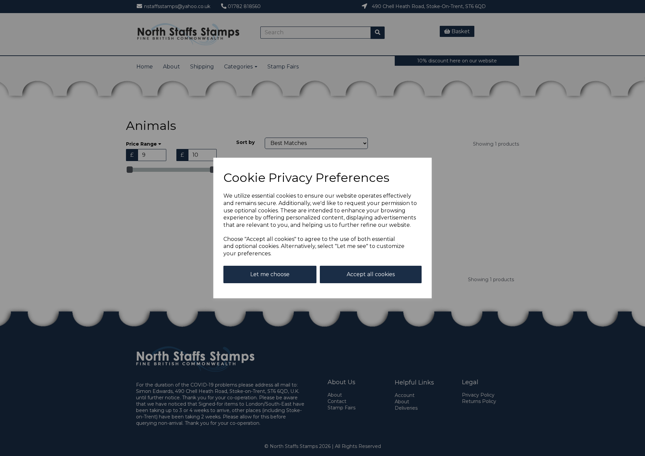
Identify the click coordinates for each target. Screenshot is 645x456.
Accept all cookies (371, 274)
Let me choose (270, 274)
